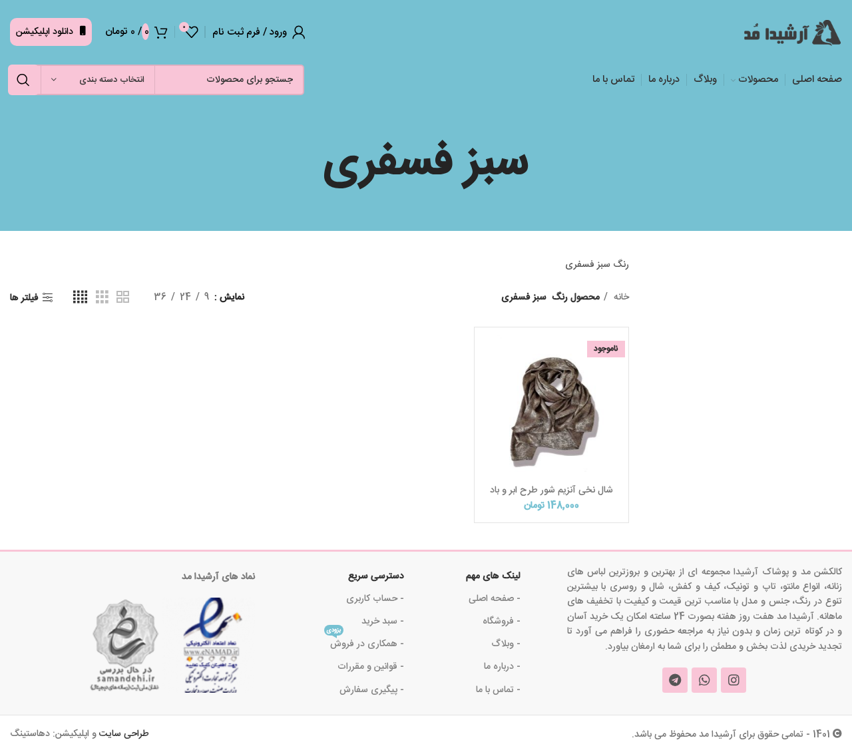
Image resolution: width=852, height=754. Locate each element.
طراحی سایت (124, 734)
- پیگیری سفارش (371, 690)
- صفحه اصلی (494, 599)
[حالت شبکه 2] (122, 298)
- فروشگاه (501, 622)
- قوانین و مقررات (370, 667)
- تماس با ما (498, 690)
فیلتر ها (24, 297)
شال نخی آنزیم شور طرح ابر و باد (551, 490)
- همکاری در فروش (365, 642)
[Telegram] (675, 680)
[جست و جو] (23, 80)
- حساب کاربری (375, 599)
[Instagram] (733, 680)
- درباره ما (502, 667)
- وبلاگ (505, 644)
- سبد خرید (382, 622)
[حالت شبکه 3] (102, 298)
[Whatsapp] (704, 680)
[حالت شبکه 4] (80, 298)
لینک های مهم (493, 576)
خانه (620, 297)
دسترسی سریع (376, 576)
